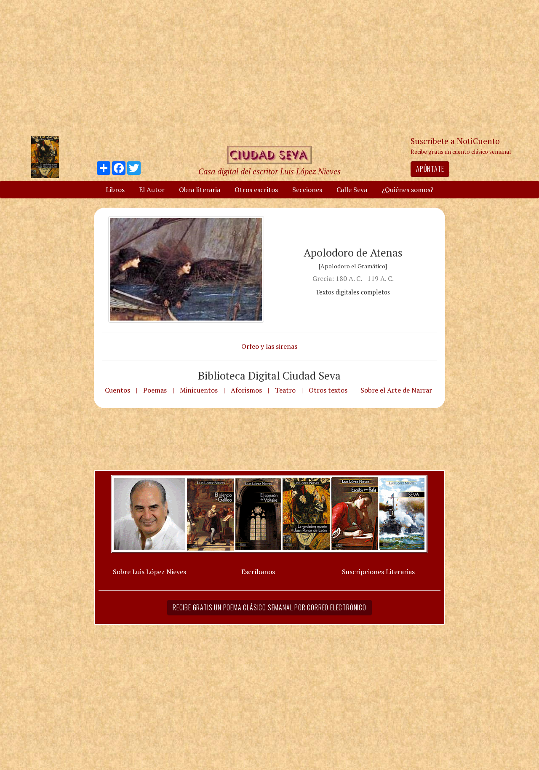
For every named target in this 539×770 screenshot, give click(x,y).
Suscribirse (226, 449)
